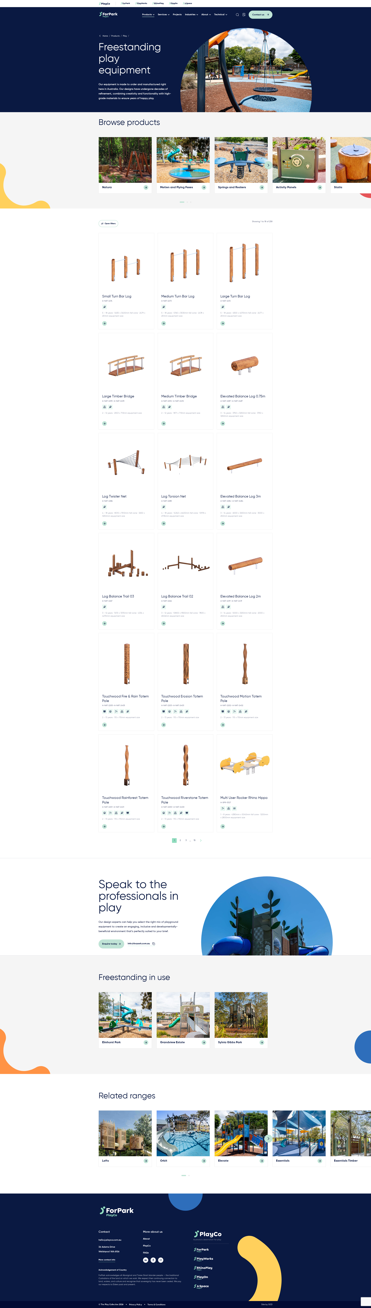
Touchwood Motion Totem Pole (241, 699)
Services (162, 14)
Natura (107, 187)
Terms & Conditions (156, 1305)
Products (147, 14)
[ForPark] (119, 14)
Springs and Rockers (232, 187)
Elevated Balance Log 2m (240, 596)
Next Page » (200, 840)
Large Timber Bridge (118, 396)
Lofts (105, 1160)
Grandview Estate (172, 1042)
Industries (190, 14)
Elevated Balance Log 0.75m (242, 396)
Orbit (163, 1160)
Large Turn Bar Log (235, 296)
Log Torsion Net (173, 496)
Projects (177, 14)
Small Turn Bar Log (116, 296)
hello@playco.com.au (110, 1240)
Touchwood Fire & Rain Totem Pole (125, 699)
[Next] (268, 165)
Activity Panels (286, 187)
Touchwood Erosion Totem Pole (182, 699)
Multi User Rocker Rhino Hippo (244, 798)
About (204, 14)
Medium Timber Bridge (179, 396)
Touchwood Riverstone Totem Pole (184, 800)
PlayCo (147, 1246)
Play (125, 36)
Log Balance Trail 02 (177, 596)
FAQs (146, 1253)
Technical (219, 14)
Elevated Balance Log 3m (240, 496)
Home (105, 36)
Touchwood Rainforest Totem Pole (125, 800)
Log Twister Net (114, 496)
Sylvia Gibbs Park (230, 1042)
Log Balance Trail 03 (118, 596)
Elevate (223, 1160)
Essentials (282, 1160)
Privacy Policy (135, 1305)
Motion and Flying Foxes (176, 187)
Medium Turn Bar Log (177, 296)
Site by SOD (266, 1305)
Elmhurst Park (111, 1042)
